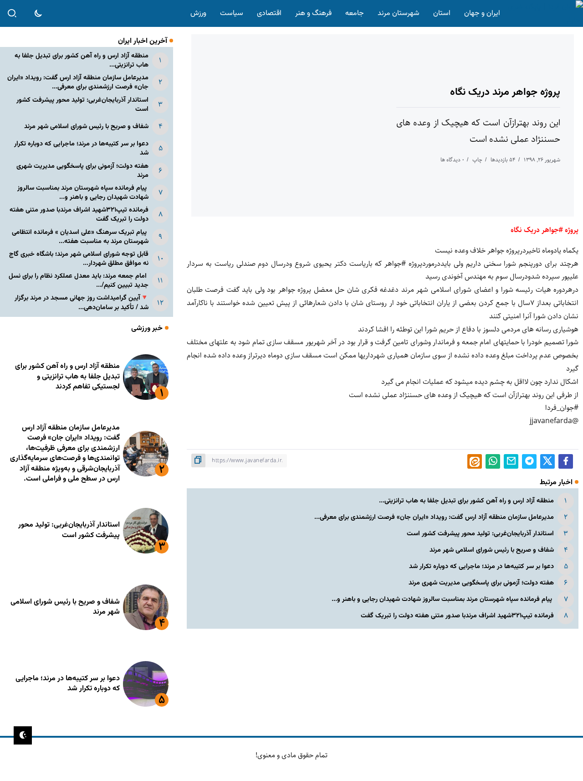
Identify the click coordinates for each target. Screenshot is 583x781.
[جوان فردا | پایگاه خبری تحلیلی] (543, 13)
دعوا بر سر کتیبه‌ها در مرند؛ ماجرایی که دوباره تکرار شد (481, 566)
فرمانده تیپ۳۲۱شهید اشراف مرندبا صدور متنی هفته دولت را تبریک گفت (456, 615)
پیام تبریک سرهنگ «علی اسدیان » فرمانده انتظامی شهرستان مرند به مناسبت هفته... (80, 237)
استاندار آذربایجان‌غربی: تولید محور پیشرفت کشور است (480, 533)
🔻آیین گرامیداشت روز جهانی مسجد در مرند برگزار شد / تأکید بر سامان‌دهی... (81, 302)
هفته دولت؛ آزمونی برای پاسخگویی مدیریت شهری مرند (481, 583)
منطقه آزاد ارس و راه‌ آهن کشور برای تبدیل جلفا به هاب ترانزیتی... (466, 501)
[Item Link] (146, 377)
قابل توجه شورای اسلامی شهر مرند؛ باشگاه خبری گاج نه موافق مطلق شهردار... (78, 259)
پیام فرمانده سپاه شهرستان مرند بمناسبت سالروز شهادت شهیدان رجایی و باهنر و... (443, 599)
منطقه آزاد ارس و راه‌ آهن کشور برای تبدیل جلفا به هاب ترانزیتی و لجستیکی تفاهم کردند (67, 377)
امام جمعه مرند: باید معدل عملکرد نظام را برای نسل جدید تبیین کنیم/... (78, 280)
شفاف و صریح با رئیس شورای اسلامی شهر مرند (492, 550)
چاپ (477, 160)
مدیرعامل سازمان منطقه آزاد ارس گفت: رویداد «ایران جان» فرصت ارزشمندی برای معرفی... (434, 517)
